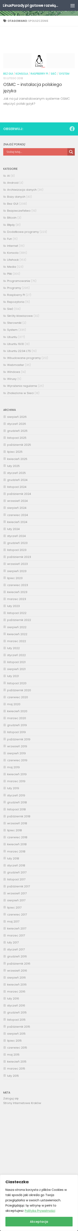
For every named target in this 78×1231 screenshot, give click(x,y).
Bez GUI (8, 73)
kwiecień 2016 (17, 984)
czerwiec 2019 (17, 760)
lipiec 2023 (15, 578)
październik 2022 (19, 620)
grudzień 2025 (17, 431)
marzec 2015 (16, 1068)
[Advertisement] (39, 1143)
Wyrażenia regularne (22, 386)
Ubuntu (12, 337)
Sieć (54, 73)
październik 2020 (19, 690)
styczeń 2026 (16, 424)
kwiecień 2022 (17, 634)
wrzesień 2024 (17, 501)
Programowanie (18, 281)
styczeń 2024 (16, 536)
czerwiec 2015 (17, 1048)
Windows (13, 372)
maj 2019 (13, 767)
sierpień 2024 (16, 508)
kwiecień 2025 (17, 459)
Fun (9, 239)
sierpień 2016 (16, 978)
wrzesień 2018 (17, 823)
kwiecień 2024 (17, 522)
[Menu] (72, 5)
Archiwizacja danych (22, 190)
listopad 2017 (16, 879)
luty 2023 (13, 606)
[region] (39, 1203)
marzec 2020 (16, 718)
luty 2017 (13, 942)
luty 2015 (13, 1076)
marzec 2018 (16, 851)
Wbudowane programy (24, 358)
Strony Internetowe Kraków (22, 1103)
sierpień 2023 (16, 571)
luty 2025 (13, 466)
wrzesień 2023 (17, 564)
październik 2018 (18, 816)
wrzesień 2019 (17, 746)
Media (11, 267)
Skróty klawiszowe (20, 316)
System (64, 73)
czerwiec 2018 (17, 837)
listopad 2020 (16, 683)
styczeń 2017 (16, 949)
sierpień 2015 (16, 1034)
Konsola (22, 73)
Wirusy (11, 379)
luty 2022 (13, 648)
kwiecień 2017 (16, 928)
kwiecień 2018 (17, 844)
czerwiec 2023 (17, 585)
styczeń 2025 (16, 473)
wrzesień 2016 (17, 971)
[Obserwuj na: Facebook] (72, 128)
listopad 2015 (16, 1020)
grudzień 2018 (17, 802)
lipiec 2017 (14, 907)
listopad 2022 (16, 613)
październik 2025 (19, 445)
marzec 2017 (16, 935)
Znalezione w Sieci (20, 393)
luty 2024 (13, 529)
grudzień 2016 (17, 956)
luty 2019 (13, 788)
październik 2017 (18, 886)
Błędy (11, 225)
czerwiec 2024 (17, 515)
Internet (12, 246)
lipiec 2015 (14, 1041)
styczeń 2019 (16, 795)
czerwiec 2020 (17, 697)
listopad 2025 (16, 438)
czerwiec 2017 (17, 914)
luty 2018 (13, 858)
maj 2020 (13, 704)
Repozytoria (15, 302)
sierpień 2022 (16, 627)
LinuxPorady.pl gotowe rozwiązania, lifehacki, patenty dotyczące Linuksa (31, 5)
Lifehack (13, 260)
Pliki (9, 274)
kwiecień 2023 (17, 592)
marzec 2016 (16, 991)
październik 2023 (19, 557)
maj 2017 (13, 921)
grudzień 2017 (16, 872)
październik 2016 (18, 964)
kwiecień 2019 (17, 774)
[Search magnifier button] (71, 152)
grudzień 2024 (17, 480)
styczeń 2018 (16, 865)
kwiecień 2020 (17, 711)
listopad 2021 (16, 662)
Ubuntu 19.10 (15, 344)
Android (12, 183)
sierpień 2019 (16, 753)
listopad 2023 (16, 550)
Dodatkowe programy (23, 232)
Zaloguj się (10, 1098)
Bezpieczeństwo (19, 211)
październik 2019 (18, 739)
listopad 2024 (16, 487)
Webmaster (15, 365)
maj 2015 (13, 1055)
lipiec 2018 (14, 830)
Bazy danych (16, 197)
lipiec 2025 (15, 452)
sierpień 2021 (16, 669)
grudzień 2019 (17, 725)
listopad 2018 (16, 809)
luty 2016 (13, 998)
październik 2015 (18, 1027)
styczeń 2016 (16, 1005)
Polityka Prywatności (40, 1211)
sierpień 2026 (17, 417)
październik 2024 (19, 494)
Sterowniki (14, 323)
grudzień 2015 (17, 1012)
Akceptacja (39, 1221)
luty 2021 (13, 676)
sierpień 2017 (16, 900)
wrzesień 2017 (17, 893)
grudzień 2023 (17, 543)
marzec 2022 (16, 641)
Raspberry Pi (39, 73)
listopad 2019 (16, 732)
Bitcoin (11, 218)
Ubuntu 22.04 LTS (19, 351)
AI (8, 176)
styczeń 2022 (16, 655)
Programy (14, 288)
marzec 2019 (16, 781)
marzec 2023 (16, 599)
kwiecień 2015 (16, 1062)
